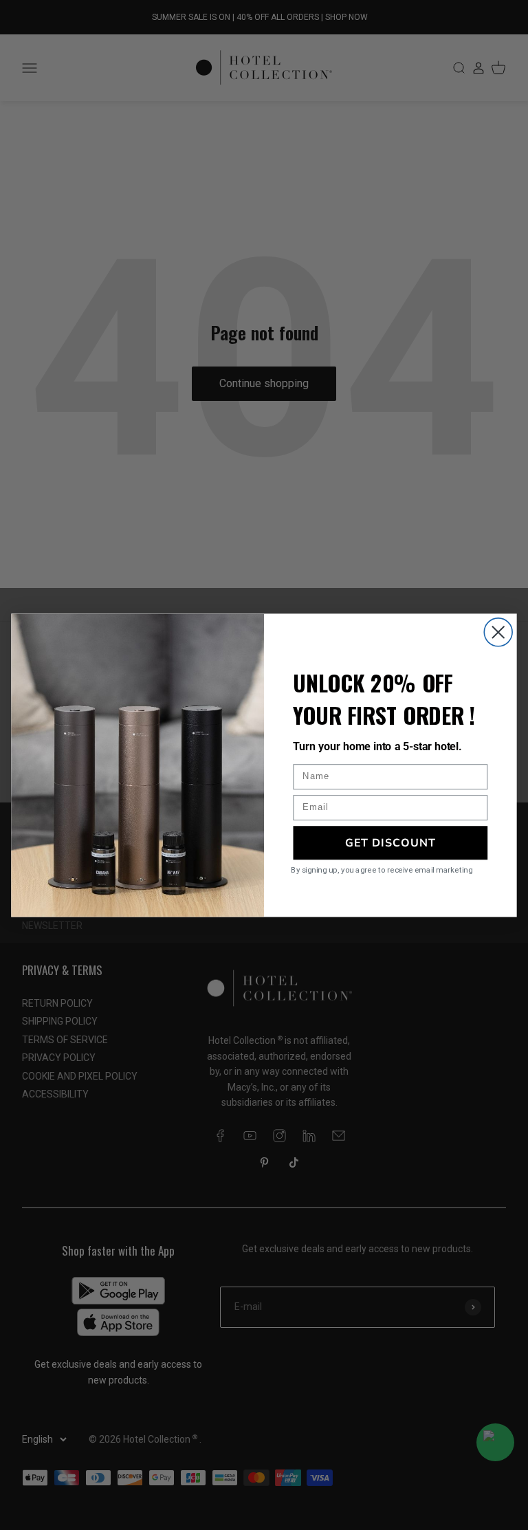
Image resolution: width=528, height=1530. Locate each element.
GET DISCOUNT (390, 841)
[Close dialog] (498, 632)
